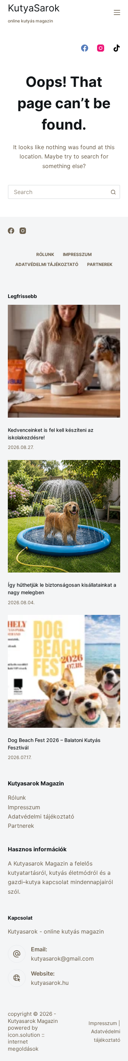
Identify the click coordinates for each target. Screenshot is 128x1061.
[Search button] (113, 191)
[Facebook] (84, 48)
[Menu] (117, 12)
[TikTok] (116, 48)
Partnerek (99, 264)
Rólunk (45, 254)
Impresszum (77, 254)
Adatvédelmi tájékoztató (46, 264)
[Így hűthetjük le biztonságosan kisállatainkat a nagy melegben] (64, 516)
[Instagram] (100, 48)
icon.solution (24, 1034)
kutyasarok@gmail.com (62, 958)
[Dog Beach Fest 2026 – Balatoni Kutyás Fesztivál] (64, 671)
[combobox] (58, 192)
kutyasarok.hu (50, 982)
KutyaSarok (34, 8)
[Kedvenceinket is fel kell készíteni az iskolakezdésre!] (64, 361)
